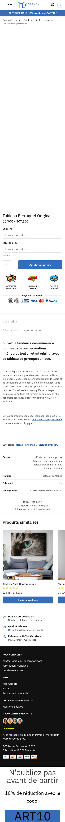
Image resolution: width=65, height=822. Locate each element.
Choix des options (28, 600)
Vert (48, 509)
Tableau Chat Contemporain (19, 584)
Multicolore (39, 509)
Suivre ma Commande (15, 693)
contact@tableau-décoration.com (22, 661)
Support (7, 228)
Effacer (6, 255)
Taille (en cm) (10, 242)
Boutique (28, 20)
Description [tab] (10, 321)
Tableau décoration (11, 20)
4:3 (30, 509)
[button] (11, 588)
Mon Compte (10, 683)
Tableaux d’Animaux (25, 444)
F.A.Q (6, 688)
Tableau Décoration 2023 (20, 746)
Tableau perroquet (44, 20)
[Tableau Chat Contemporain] (28, 555)
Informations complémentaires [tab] (22, 330)
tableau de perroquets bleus (47, 419)
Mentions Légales (13, 706)
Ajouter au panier (40, 265)
